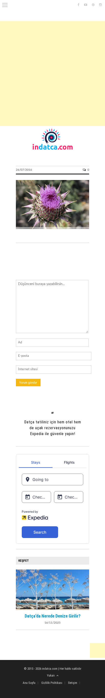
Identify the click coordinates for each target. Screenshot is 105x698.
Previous (19, 589)
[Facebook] (78, 5)
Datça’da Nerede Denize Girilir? (53, 615)
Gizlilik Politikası (51, 683)
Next (85, 589)
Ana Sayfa (29, 683)
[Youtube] (85, 5)
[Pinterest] (93, 5)
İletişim (72, 683)
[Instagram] (100, 5)
